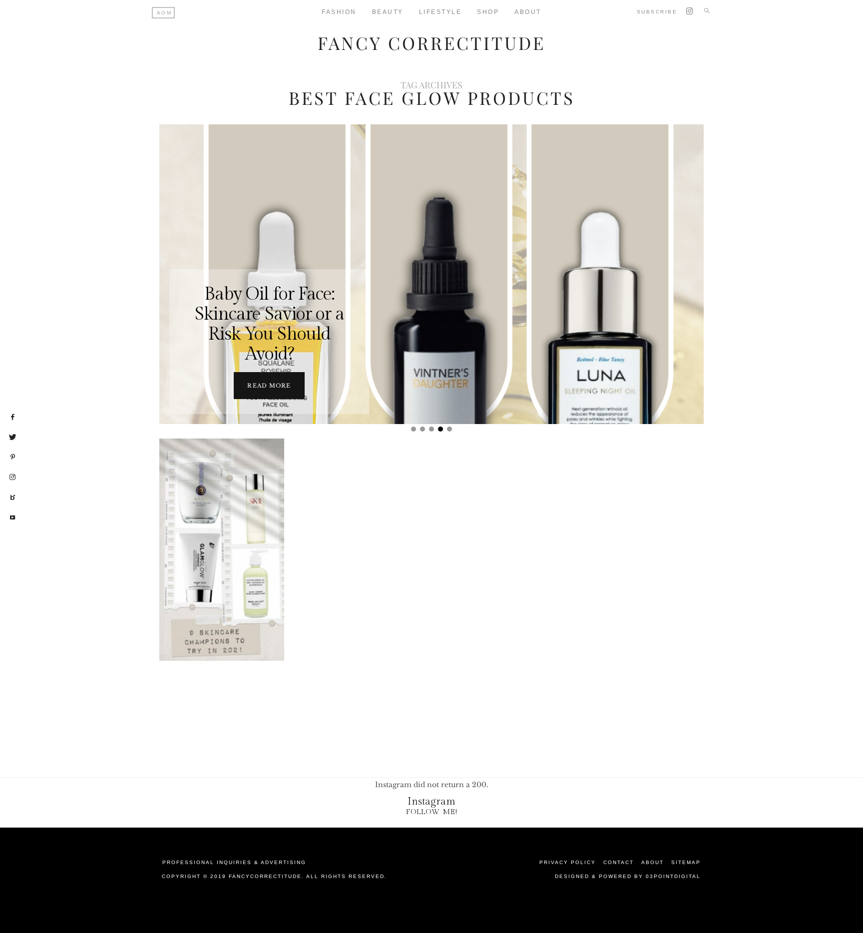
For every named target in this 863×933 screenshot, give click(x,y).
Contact (618, 862)
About (527, 11)
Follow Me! (431, 812)
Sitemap (686, 862)
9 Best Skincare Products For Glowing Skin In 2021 (223, 550)
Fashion (339, 11)
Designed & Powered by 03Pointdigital (628, 876)
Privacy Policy (567, 862)
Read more (269, 385)
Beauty (388, 11)
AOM (164, 12)
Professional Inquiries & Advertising (234, 862)
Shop (488, 11)
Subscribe (657, 11)
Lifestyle (440, 11)
